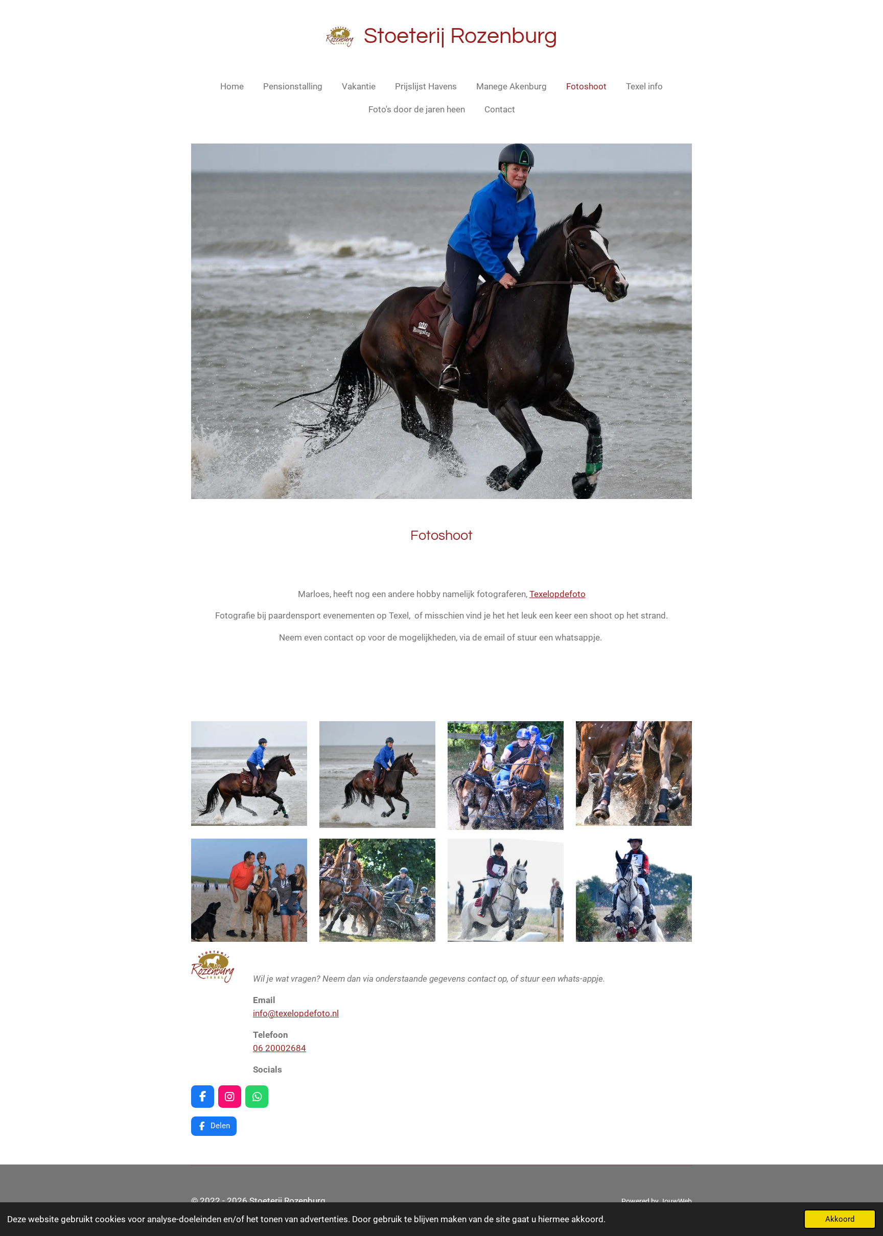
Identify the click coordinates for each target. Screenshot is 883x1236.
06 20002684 (279, 1048)
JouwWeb (676, 1201)
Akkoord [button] (839, 1219)
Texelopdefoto (557, 594)
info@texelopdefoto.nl (296, 1013)
